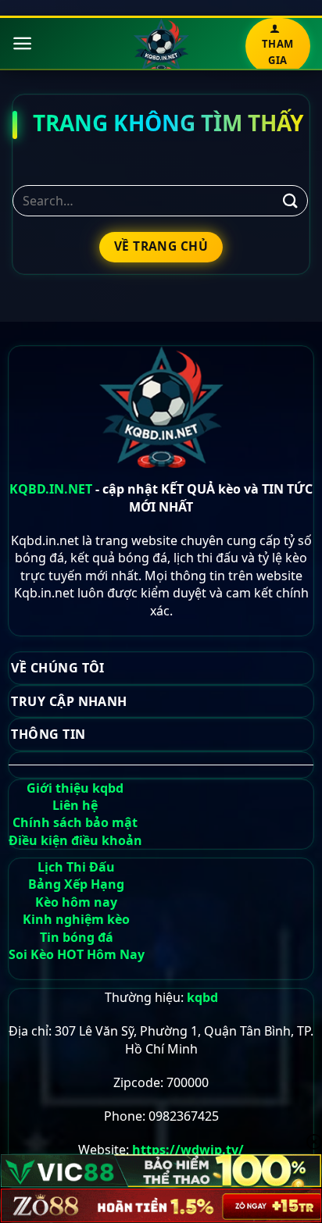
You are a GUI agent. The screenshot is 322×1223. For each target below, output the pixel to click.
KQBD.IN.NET (50, 488)
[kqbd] (161, 45)
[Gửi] (290, 200)
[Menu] (22, 43)
